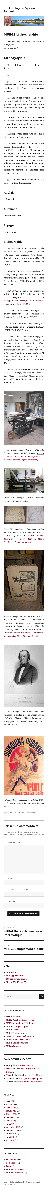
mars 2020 (11, 1111)
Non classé (11, 1163)
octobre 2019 (12, 1117)
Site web (11, 901)
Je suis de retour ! (14, 1016)
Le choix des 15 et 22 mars (31, 1075)
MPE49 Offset (12, 1030)
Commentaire (13, 843)
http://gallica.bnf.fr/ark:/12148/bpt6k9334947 (24, 301)
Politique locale (13, 1169)
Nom (10, 878)
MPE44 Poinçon (13, 1046)
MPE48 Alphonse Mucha (17, 1033)
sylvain (9, 813)
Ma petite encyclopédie (31, 1078)
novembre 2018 (13, 1127)
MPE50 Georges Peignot (17, 1026)
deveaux (10, 1068)
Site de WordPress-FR (16, 982)
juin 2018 (10, 1137)
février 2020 (12, 1114)
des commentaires (16, 979)
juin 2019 (10, 1124)
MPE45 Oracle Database (17, 1043)
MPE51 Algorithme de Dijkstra (20, 1023)
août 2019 (10, 1120)
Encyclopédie (31, 813)
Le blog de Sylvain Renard (14, 1182)
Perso (8, 1166)
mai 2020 (10, 1104)
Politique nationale (15, 1172)
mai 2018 (10, 1140)
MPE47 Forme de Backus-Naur (20, 1036)
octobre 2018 (12, 1130)
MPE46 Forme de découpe (18, 1039)
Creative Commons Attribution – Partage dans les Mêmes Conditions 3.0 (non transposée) (24, 456)
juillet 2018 (11, 1134)
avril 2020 (11, 1107)
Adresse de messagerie (19, 890)
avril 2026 (10, 1101)
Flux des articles (16, 975)
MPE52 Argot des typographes (20, 1020)
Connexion (11, 972)
